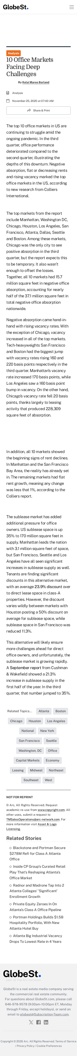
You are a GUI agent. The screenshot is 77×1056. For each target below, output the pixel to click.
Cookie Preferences (49, 1045)
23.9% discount (48, 586)
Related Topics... (19, 711)
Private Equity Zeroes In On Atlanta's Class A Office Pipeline (35, 907)
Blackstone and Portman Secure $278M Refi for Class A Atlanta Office (37, 853)
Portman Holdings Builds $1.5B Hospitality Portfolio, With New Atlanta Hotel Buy (36, 923)
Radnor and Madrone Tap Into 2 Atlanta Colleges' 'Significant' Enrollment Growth (36, 891)
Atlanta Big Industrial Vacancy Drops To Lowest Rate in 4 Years (35, 939)
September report (25, 667)
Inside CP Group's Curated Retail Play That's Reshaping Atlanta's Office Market (37, 872)
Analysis (13, 53)
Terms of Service (65, 1041)
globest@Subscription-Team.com (44, 1014)
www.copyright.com (51, 810)
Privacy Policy (25, 1045)
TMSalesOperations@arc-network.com (33, 819)
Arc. (26, 1041)
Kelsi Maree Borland (35, 82)
